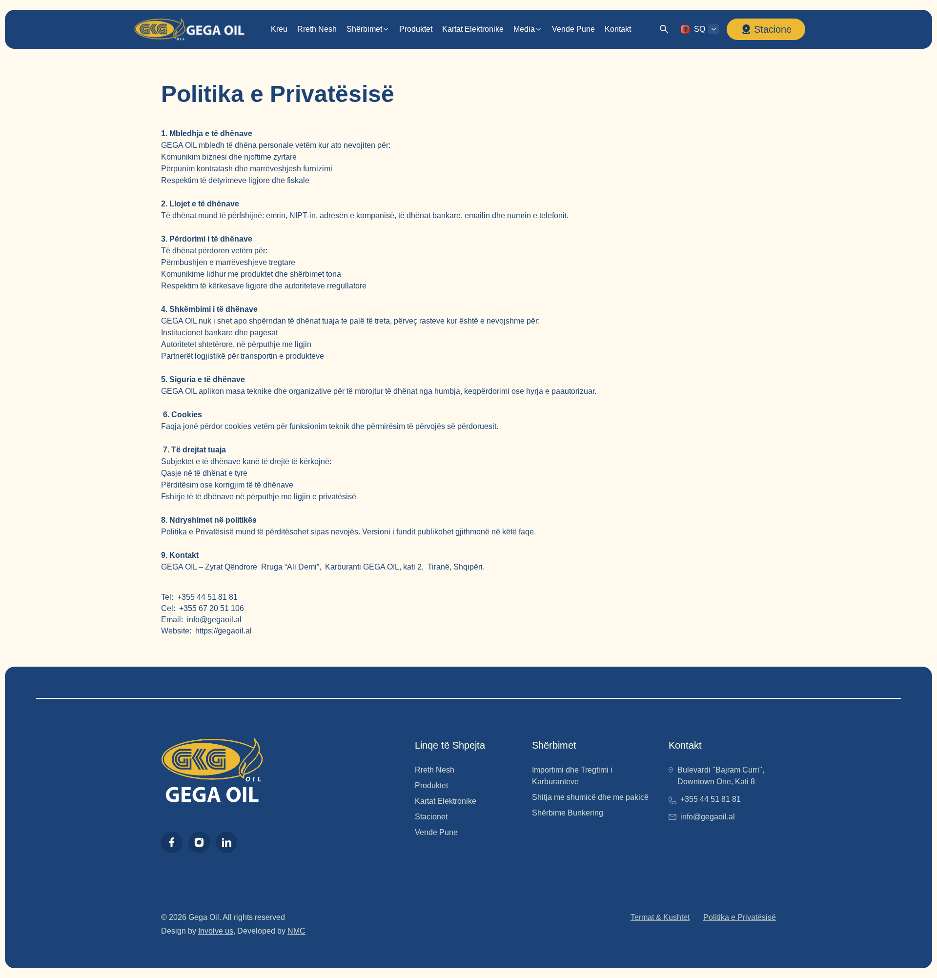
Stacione (773, 29)
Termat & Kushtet (660, 917)
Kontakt (618, 29)
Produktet (415, 29)
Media (524, 29)
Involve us (215, 931)
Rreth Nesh (317, 29)
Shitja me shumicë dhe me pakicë (590, 797)
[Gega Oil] (189, 29)
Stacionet (431, 817)
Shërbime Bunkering (567, 813)
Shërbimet (364, 29)
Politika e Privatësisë (739, 917)
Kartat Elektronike (473, 29)
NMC (296, 931)
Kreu (279, 29)
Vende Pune (573, 29)
